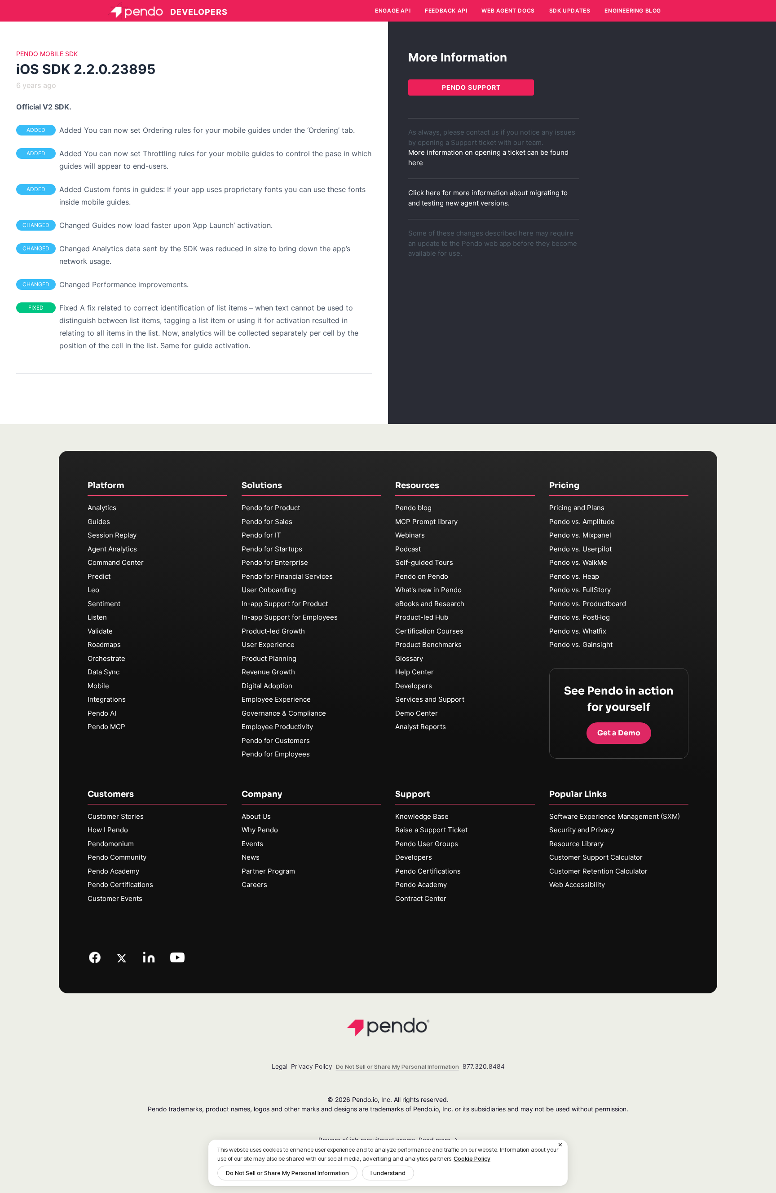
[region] (388, 1163)
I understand (388, 1172)
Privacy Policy (311, 1066)
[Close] (560, 1145)
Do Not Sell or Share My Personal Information (287, 1172)
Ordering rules (167, 130)
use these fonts (339, 189)
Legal (279, 1066)
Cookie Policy (472, 1158)
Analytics (102, 507)
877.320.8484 (484, 1066)
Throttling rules (168, 153)
